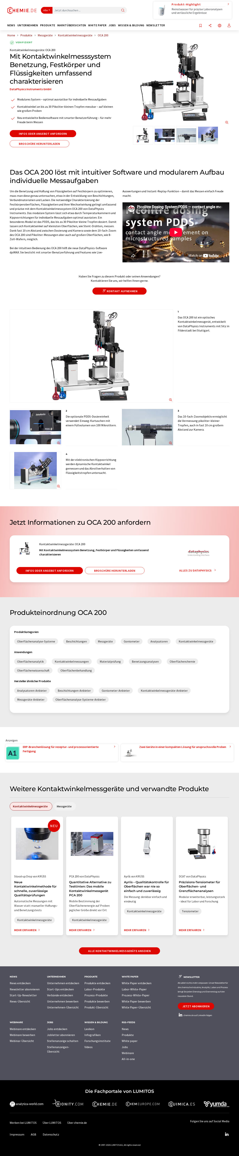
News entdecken (20, 983)
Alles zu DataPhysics (195, 570)
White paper (129, 1041)
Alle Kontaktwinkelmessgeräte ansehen (119, 951)
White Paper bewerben (136, 1001)
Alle (45, 10)
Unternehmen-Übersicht (63, 1007)
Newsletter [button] (155, 25)
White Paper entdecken (136, 983)
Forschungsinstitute (97, 1041)
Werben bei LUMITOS (23, 1123)
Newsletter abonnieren (25, 989)
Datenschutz (51, 1134)
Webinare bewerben (22, 1035)
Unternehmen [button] (27, 25)
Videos (88, 1047)
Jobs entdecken (57, 1029)
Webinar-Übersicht (22, 1041)
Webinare (128, 1053)
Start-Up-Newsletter (23, 995)
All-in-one (128, 1059)
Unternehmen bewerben (62, 1001)
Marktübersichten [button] (71, 25)
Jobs (125, 1047)
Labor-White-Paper (134, 989)
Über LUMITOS (52, 1123)
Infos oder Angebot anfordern (43, 133)
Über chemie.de (77, 1123)
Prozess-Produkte (96, 995)
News (125, 1029)
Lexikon (89, 1029)
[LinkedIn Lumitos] (226, 1134)
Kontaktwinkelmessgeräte (27, 50)
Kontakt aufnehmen (122, 291)
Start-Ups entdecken (60, 989)
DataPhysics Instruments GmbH (30, 89)
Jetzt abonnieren (195, 1006)
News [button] (11, 25)
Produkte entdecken (97, 983)
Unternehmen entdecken (63, 983)
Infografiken (92, 1035)
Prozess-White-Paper (135, 995)
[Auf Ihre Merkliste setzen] (200, 26)
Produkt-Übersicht (96, 1007)
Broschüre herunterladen (39, 144)
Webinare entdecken (23, 1029)
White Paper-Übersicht (136, 1007)
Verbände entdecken (60, 995)
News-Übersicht (20, 1001)
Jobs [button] (112, 25)
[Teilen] (210, 26)
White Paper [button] (97, 25)
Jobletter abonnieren (61, 1035)
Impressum (17, 1134)
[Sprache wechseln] (219, 26)
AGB (33, 1134)
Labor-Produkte (94, 989)
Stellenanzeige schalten (62, 1041)
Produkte (128, 1035)
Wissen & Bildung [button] (131, 25)
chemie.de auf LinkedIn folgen (197, 1015)
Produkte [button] (47, 25)
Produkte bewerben (97, 1001)
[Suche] (122, 10)
